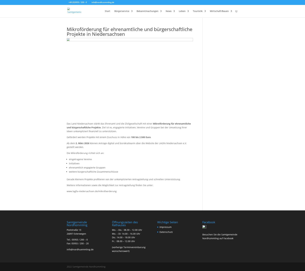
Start (107, 11)
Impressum (165, 227)
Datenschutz (166, 231)
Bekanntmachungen (147, 11)
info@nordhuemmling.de (80, 249)
